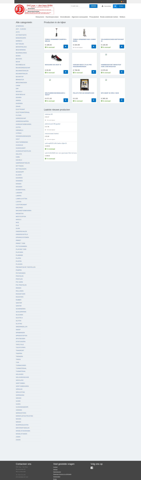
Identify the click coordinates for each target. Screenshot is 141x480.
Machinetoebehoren (23, 210)
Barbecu (19, 41)
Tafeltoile (20, 344)
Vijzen (18, 404)
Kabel (18, 157)
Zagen (18, 440)
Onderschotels (22, 234)
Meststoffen (21, 216)
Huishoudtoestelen (23, 151)
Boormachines (21, 53)
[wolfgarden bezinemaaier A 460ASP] (56, 85)
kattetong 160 (49, 114)
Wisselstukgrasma (23, 431)
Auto (18, 32)
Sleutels (19, 317)
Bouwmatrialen (22, 73)
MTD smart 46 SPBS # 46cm (110, 93)
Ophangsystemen (22, 237)
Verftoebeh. (20, 383)
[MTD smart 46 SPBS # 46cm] (112, 85)
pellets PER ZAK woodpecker (83, 93)
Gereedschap (21, 118)
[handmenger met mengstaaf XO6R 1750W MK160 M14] (112, 59)
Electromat (20, 109)
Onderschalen (21, 231)
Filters (18, 115)
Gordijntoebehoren (23, 124)
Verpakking (20, 395)
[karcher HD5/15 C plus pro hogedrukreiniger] (84, 59)
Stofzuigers (20, 341)
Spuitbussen (20, 338)
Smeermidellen (21, 326)
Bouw (18, 62)
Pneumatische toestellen (25, 267)
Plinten (18, 261)
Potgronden (20, 273)
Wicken (18, 419)
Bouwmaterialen (22, 70)
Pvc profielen (21, 285)
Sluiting (19, 323)
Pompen (19, 270)
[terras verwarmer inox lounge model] (84, 33)
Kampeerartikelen (23, 163)
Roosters (19, 297)
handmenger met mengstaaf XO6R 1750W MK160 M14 (111, 65)
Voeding (19, 410)
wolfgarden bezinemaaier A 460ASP (55, 94)
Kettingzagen (21, 169)
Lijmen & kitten (21, 198)
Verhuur (19, 389)
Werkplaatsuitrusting (24, 416)
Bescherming (21, 50)
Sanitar (18, 306)
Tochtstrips (20, 347)
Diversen (19, 103)
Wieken (18, 422)
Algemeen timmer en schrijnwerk (62, 474)
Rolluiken (19, 291)
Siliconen (19, 315)
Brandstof (20, 79)
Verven (18, 398)
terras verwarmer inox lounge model (84, 40)
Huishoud (19, 145)
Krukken (19, 187)
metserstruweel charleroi (52, 133)
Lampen (18, 195)
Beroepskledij (21, 47)
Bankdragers (21, 38)
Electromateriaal (23, 112)
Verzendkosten (65, 17)
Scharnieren (20, 309)
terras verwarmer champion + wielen (56, 40)
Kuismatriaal (21, 190)
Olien (18, 228)
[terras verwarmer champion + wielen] (56, 33)
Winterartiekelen (22, 428)
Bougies (19, 59)
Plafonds (19, 252)
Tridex (18, 359)
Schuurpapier (21, 312)
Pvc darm (19, 282)
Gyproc (19, 133)
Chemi (18, 85)
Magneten (19, 213)
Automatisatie (21, 35)
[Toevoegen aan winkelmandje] (65, 46)
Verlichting (20, 392)
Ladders (19, 192)
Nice (17, 222)
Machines (19, 207)
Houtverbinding (22, 142)
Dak (17, 88)
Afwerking (20, 26)
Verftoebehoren (22, 386)
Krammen (19, 181)
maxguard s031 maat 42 (53, 64)
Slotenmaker (56, 476)
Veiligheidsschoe (22, 377)
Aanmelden (107, 6)
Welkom (122, 17)
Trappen (19, 353)
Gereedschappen (22, 121)
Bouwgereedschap (23, 67)
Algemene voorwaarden (80, 17)
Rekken (18, 288)
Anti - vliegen (21, 29)
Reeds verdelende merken (109, 17)
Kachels (19, 160)
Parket (18, 240)
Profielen (19, 276)
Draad (18, 106)
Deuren (18, 97)
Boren (18, 56)
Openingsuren (57, 472)
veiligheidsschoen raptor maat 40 (112, 40)
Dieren (18, 100)
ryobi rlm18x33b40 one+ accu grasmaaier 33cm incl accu (61, 153)
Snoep (18, 329)
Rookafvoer (20, 294)
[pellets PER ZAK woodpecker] (84, 85)
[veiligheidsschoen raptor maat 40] (112, 33)
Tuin (17, 362)
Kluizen (18, 175)
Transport (20, 350)
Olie (17, 225)
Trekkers (19, 356)
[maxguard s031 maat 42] (56, 59)
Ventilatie (19, 380)
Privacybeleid (94, 17)
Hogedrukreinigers (23, 136)
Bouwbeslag (20, 64)
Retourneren (40, 17)
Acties (55, 479)
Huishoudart (21, 148)
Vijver (18, 401)
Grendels (19, 130)
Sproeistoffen (21, 335)
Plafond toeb (21, 249)
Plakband (19, 255)
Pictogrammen (21, 246)
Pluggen (19, 264)
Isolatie (19, 154)
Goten (18, 127)
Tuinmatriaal (21, 371)
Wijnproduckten (22, 425)
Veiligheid (19, 374)
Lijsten (18, 201)
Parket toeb (20, 243)
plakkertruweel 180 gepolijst (52, 124)
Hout (18, 139)
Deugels (19, 91)
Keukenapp (20, 172)
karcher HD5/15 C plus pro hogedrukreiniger (82, 65)
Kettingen (20, 166)
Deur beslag (20, 94)
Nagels (18, 219)
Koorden (19, 178)
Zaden (18, 437)
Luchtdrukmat (21, 204)
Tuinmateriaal (21, 368)
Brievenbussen (21, 82)
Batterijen (20, 44)
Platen (18, 258)
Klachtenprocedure (52, 17)
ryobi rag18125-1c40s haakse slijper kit (56, 143)
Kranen (18, 184)
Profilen (19, 279)
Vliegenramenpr (22, 407)
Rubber (18, 300)
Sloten (18, 320)
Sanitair (19, 303)
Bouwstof (20, 76)
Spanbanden (20, 332)
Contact (55, 467)
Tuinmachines (21, 365)
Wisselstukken (21, 434)
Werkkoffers (21, 413)
